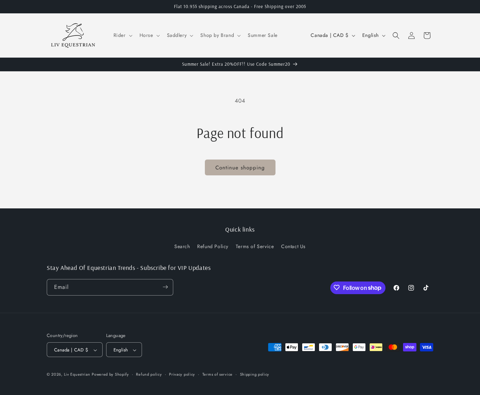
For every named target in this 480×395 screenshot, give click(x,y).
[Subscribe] (165, 287)
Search (182, 246)
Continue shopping (240, 167)
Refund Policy (212, 246)
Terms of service (217, 374)
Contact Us (293, 246)
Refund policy (149, 374)
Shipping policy (255, 374)
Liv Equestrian (77, 374)
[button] (122, 35)
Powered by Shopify (110, 374)
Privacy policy (182, 374)
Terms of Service (255, 246)
